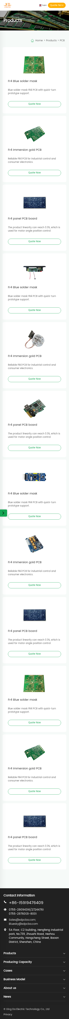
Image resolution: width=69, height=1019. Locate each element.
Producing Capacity (18, 962)
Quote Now (57, 5)
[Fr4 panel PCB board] (34, 200)
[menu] (62, 5)
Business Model (14, 979)
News (7, 996)
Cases (8, 970)
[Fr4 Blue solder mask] (34, 62)
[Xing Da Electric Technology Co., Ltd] (8, 4)
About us (10, 988)
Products (51, 40)
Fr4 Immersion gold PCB (25, 150)
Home (39, 40)
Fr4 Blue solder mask (22, 81)
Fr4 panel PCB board (22, 218)
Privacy (8, 1014)
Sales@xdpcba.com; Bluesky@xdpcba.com (23, 922)
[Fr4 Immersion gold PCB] (34, 131)
